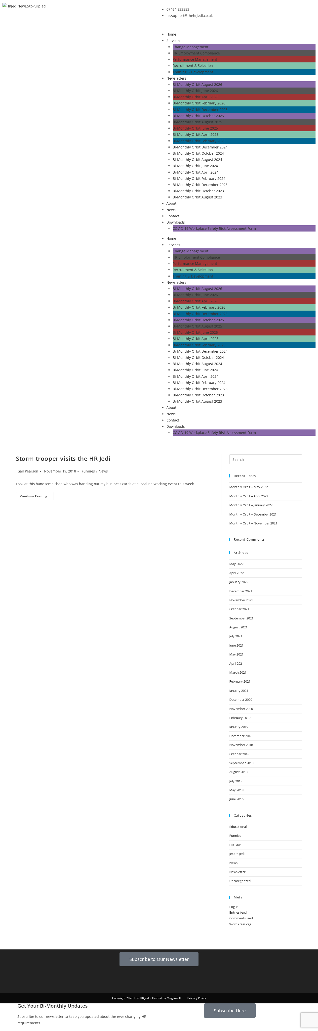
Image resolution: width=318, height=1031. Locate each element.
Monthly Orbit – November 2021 (253, 523)
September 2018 (241, 763)
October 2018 (239, 754)
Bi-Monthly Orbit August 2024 (197, 159)
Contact (172, 216)
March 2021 (237, 672)
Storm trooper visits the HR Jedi (63, 458)
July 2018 (235, 781)
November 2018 (241, 745)
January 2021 (238, 690)
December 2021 (240, 591)
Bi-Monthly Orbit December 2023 (200, 184)
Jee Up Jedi (236, 853)
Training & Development (193, 72)
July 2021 (235, 636)
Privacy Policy (196, 998)
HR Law (234, 845)
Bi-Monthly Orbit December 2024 (200, 147)
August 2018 (238, 772)
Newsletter (237, 872)
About (171, 203)
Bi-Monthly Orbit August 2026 (197, 84)
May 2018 (236, 790)
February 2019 (239, 717)
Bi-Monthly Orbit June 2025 (195, 128)
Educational (238, 826)
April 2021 (236, 663)
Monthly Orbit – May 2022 (248, 487)
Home (171, 34)
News (171, 209)
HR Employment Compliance (196, 53)
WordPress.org (240, 924)
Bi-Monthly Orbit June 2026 (195, 90)
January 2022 (238, 582)
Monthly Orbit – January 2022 (251, 505)
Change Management (190, 47)
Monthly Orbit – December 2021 (253, 514)
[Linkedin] (128, 977)
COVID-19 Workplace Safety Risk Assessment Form (214, 228)
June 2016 (236, 799)
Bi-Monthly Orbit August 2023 (197, 197)
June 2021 (236, 645)
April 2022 (236, 573)
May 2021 (236, 654)
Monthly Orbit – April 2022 (248, 496)
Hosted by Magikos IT (166, 998)
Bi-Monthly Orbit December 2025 (200, 109)
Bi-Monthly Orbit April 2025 (195, 134)
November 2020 (241, 708)
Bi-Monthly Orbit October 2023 (198, 190)
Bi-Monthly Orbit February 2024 (199, 178)
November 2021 (241, 600)
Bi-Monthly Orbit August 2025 (197, 122)
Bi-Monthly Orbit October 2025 (198, 115)
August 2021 (238, 627)
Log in (233, 906)
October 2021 (239, 609)
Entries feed (238, 912)
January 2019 (238, 726)
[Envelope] (115, 977)
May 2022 (236, 564)
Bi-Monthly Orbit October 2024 (198, 153)
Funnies (88, 471)
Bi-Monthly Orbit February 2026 (199, 103)
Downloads (175, 222)
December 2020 (240, 699)
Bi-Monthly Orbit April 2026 (195, 96)
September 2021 (241, 618)
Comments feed (241, 918)
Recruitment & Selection (193, 65)
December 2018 (240, 736)
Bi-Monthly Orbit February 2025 (199, 141)
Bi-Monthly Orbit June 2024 (195, 165)
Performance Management (195, 59)
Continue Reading (36, 495)
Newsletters (176, 78)
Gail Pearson (27, 471)
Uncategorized (240, 881)
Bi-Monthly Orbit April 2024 (195, 172)
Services (173, 40)
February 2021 (239, 681)
